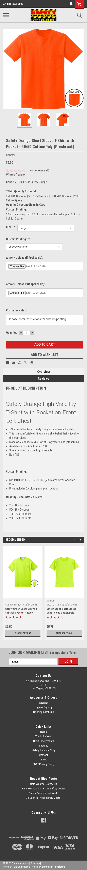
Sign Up (48, 707)
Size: (10, 227)
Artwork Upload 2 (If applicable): (25, 284)
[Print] (19, 362)
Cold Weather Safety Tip (43, 784)
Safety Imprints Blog (43, 750)
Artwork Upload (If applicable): (24, 257)
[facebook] (43, 820)
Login (38, 707)
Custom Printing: (18, 239)
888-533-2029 (15, 3)
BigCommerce (22, 866)
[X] (26, 362)
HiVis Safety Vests (43, 741)
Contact (43, 755)
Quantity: (11, 332)
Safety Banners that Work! (43, 793)
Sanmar (50, 600)
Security (43, 745)
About (43, 759)
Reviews (43, 379)
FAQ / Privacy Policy (44, 764)
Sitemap (35, 863)
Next (81, 69)
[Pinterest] (32, 362)
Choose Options (23, 633)
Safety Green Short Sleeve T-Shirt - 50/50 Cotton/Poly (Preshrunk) (63, 611)
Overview (43, 372)
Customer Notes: (16, 310)
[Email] (13, 362)
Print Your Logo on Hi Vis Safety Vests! (43, 788)
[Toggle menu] (6, 15)
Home (43, 731)
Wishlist (43, 702)
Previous (6, 69)
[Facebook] (7, 362)
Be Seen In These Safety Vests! (43, 797)
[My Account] (71, 3)
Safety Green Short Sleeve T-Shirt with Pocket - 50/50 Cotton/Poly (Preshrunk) (21, 611)
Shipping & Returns (43, 712)
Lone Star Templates (53, 866)
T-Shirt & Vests (43, 736)
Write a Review (15, 174)
